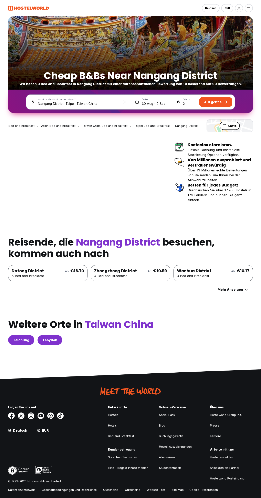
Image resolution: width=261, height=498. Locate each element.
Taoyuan (49, 340)
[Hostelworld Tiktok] (60, 415)
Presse (215, 425)
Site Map (178, 489)
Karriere (215, 436)
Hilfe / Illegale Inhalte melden (128, 467)
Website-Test (156, 489)
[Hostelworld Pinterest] (50, 415)
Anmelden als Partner (224, 467)
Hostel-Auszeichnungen (175, 446)
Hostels (113, 415)
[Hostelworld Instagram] (31, 415)
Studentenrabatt (170, 467)
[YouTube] (41, 415)
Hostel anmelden (221, 457)
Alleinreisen (167, 457)
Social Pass (167, 415)
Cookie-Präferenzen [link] (203, 489)
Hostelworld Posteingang (227, 478)
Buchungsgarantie (171, 436)
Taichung (21, 340)
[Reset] (124, 102)
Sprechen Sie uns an (122, 457)
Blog (162, 425)
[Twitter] (21, 415)
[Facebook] (11, 415)
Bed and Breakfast (121, 436)
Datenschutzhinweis (21, 489)
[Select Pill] (239, 8)
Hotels (112, 425)
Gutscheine (110, 489)
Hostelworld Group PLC (226, 415)
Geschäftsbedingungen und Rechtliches (69, 489)
